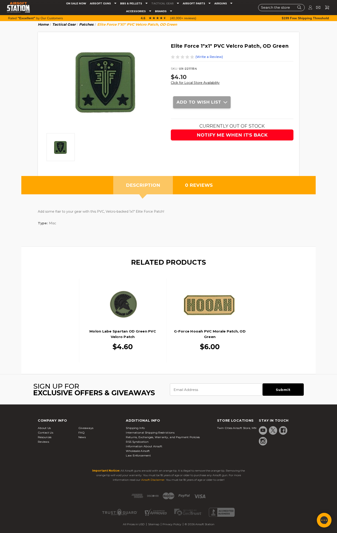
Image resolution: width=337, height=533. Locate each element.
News (82, 437)
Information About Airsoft (144, 446)
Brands (161, 11)
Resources (45, 437)
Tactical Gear (162, 3)
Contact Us (45, 432)
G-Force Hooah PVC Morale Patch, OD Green (210, 334)
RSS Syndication (137, 441)
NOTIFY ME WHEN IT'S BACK (232, 135)
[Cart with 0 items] (325, 7)
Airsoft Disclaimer (153, 479)
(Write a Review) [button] (209, 57)
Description (143, 185)
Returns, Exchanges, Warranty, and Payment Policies (163, 437)
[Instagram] (263, 441)
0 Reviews (199, 185)
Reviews (43, 441)
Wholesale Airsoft (138, 451)
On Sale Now (76, 3)
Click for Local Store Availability (195, 83)
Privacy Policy (172, 524)
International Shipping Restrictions (150, 432)
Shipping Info (135, 428)
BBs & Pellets (131, 3)
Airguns (221, 3)
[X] (273, 430)
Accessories (136, 11)
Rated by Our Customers (35, 18)
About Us (44, 428)
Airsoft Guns (101, 3)
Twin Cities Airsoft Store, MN (237, 428)
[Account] (308, 7)
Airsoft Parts (194, 3)
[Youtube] (263, 430)
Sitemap (153, 524)
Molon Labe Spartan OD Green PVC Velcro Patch (122, 334)
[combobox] (281, 7)
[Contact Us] (316, 7)
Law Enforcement (138, 455)
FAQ (81, 432)
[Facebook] (283, 430)
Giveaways (86, 428)
